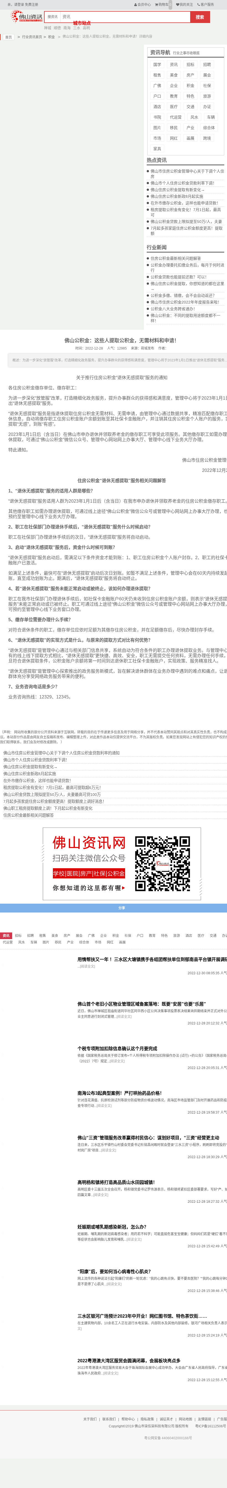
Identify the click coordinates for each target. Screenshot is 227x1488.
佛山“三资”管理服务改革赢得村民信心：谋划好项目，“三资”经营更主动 (148, 1137)
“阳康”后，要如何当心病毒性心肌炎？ (115, 1271)
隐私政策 (147, 1419)
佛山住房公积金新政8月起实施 (177, 196)
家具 (157, 149)
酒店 (157, 106)
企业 (174, 85)
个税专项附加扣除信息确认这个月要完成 (117, 1048)
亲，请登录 (15, 5)
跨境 (207, 138)
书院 (157, 117)
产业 (190, 127)
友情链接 (204, 1419)
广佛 (157, 85)
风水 (194, 117)
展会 (207, 75)
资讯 (174, 64)
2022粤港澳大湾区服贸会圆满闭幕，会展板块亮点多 (129, 1360)
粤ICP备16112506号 (210, 1426)
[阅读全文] (87, 966)
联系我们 (109, 1419)
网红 (174, 138)
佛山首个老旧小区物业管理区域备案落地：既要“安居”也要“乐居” (142, 1004)
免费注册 (31, 5)
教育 (174, 96)
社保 (207, 85)
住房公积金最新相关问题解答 (176, 258)
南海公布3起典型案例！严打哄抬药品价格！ (121, 1093)
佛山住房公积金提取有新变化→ (178, 189)
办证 (207, 106)
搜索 (200, 17)
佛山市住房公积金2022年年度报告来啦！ (186, 302)
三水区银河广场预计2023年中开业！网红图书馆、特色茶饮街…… (142, 1316)
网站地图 (185, 1419)
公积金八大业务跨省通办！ (174, 309)
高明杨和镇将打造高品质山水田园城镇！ (117, 1182)
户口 (157, 96)
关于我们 (90, 1419)
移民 (174, 127)
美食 (174, 75)
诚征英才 (166, 1419)
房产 (190, 75)
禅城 (47, 28)
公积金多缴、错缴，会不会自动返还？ (183, 295)
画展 (190, 138)
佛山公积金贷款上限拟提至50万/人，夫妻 (186, 221)
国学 (157, 64)
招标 (190, 64)
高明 (86, 28)
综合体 (209, 127)
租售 (157, 75)
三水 (76, 28)
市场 (157, 138)
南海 (67, 28)
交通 (190, 106)
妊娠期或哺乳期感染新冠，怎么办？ (113, 1227)
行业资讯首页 (29, 37)
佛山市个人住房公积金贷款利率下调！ (183, 183)
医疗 (174, 106)
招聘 (207, 64)
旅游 (207, 96)
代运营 (176, 117)
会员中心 (144, 5)
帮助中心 (128, 1419)
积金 (49, 37)
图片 (157, 127)
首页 (8, 37)
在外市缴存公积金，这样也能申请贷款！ (185, 203)
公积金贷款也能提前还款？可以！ (180, 277)
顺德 (57, 28)
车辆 (211, 117)
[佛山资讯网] (27, 16)
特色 (190, 96)
